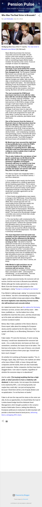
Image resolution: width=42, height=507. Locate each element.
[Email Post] (6, 422)
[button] (39, 15)
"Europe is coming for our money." (27, 289)
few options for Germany (31, 307)
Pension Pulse (21, 4)
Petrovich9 (25, 499)
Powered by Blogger (22, 495)
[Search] (39, 4)
